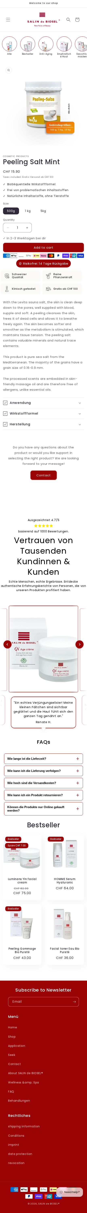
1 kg (28, 211)
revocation (16, 1163)
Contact (43, 475)
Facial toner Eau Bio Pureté (65, 950)
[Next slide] (79, 644)
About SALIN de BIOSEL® (25, 1073)
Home (12, 1027)
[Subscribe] (74, 1002)
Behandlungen (19, 1101)
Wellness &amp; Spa (23, 1082)
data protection (20, 1154)
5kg (43, 211)
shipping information (24, 1126)
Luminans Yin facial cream (22, 881)
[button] (8, 19)
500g (11, 211)
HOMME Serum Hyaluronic (64, 881)
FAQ (11, 1092)
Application (16, 1046)
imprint (13, 1145)
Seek (11, 1055)
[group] (9, 45)
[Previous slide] (7, 644)
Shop (12, 1037)
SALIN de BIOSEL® (48, 1203)
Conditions (16, 1136)
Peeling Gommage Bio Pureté (22, 950)
